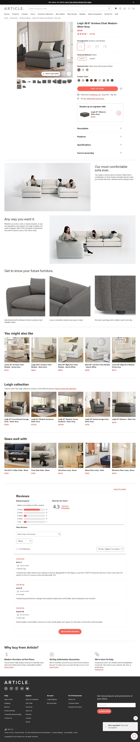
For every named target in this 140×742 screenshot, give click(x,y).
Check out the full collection (65, 389)
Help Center (8, 699)
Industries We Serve (75, 707)
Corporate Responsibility (12, 714)
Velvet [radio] (92, 58)
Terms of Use (9, 732)
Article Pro (71, 699)
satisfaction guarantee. (95, 99)
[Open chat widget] (134, 736)
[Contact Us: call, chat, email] (120, 8)
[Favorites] (129, 9)
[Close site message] (133, 2)
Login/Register (52, 699)
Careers (28, 718)
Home (6, 18)
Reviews (28, 714)
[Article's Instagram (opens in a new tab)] (6, 689)
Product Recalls (9, 711)
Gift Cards (29, 703)
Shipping (7, 703)
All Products (14, 18)
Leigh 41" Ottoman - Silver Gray (99, 113)
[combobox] (116, 8)
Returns (7, 707)
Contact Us (8, 718)
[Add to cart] (118, 113)
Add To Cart (97, 89)
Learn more (8, 667)
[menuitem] (7, 14)
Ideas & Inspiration (32, 699)
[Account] (125, 8)
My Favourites (52, 703)
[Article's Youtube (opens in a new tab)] (27, 689)
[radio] (80, 46)
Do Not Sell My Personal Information (38, 732)
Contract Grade (73, 703)
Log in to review (120, 489)
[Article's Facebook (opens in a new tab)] (16, 689)
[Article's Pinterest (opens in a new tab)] (11, 689)
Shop (76, 732)
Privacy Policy (19, 732)
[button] (120, 8)
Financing (29, 707)
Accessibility (68, 732)
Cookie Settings (57, 732)
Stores (28, 722)
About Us (29, 711)
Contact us (99, 669)
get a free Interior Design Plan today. (79, 2)
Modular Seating (25, 18)
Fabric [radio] (82, 58)
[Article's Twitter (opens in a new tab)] (22, 689)
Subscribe (104, 711)
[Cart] (133, 9)
